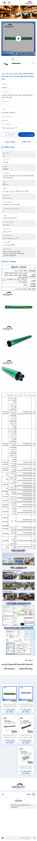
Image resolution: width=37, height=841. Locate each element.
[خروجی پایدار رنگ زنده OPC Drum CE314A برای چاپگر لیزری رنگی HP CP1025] (26, 755)
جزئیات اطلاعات (26, 141)
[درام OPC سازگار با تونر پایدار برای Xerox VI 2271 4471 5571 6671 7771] (9, 724)
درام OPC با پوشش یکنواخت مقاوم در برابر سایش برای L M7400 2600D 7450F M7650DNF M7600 (26, 736)
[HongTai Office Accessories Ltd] (28, 3)
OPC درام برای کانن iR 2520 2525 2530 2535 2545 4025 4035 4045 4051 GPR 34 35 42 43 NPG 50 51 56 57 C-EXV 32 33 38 (9, 705)
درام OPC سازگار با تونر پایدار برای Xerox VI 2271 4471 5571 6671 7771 (10, 736)
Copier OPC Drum (25, 669)
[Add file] (34, 838)
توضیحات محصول (10, 141)
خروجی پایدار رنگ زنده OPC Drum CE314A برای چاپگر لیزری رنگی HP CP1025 (26, 767)
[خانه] (18, 788)
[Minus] (3, 794)
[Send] (2, 838)
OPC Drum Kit (9, 669)
